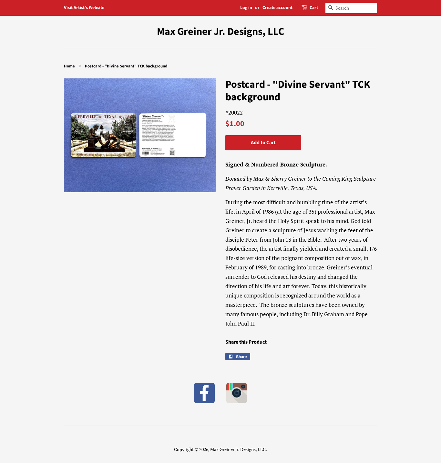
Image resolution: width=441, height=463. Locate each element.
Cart (314, 8)
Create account (277, 8)
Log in (246, 8)
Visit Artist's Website (84, 8)
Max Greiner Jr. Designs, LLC (220, 31)
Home (69, 66)
